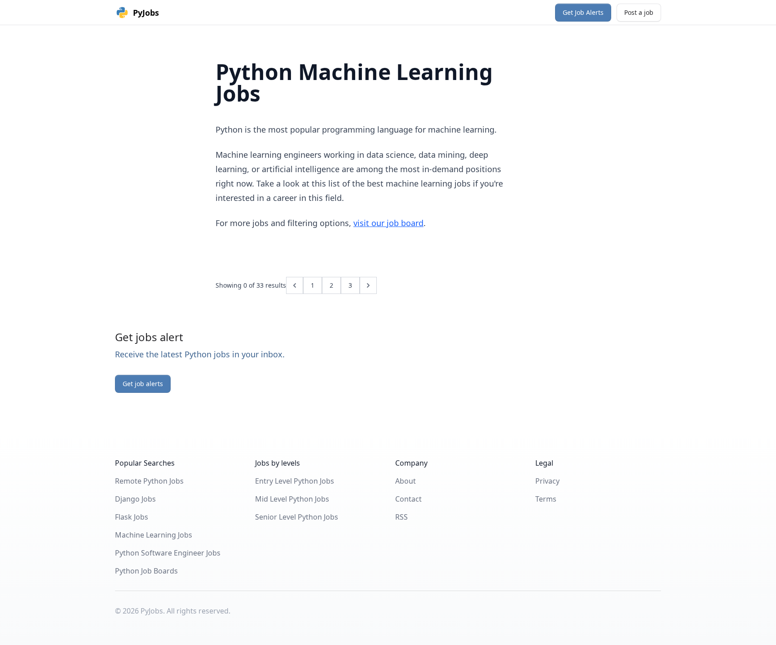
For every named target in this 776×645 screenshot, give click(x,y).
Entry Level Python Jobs (294, 481)
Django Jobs (135, 499)
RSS (401, 517)
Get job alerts (143, 383)
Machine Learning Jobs (153, 535)
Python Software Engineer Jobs (167, 553)
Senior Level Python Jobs (296, 517)
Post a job (638, 12)
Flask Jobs (131, 517)
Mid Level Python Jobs (292, 499)
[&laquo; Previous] (294, 285)
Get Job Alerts (583, 12)
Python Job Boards (146, 571)
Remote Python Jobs (149, 481)
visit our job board (388, 223)
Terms (545, 499)
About (405, 481)
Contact (408, 499)
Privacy (547, 481)
